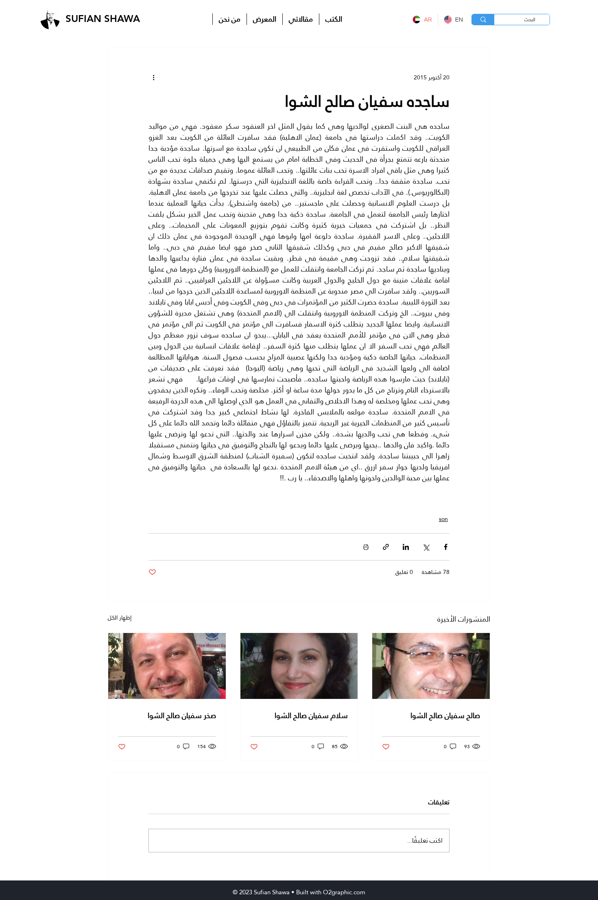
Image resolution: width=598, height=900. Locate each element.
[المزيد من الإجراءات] (153, 77)
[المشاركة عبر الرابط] (386, 547)
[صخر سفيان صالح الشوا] (167, 666)
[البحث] (483, 19)
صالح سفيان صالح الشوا (445, 715)
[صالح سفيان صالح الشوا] (431, 666)
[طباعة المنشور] (366, 547)
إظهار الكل (119, 618)
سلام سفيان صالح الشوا (311, 715)
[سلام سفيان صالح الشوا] (299, 666)
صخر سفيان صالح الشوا (182, 715)
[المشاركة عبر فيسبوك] (446, 547)
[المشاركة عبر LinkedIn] (406, 547)
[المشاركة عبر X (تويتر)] (426, 547)
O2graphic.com (344, 892)
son (443, 519)
